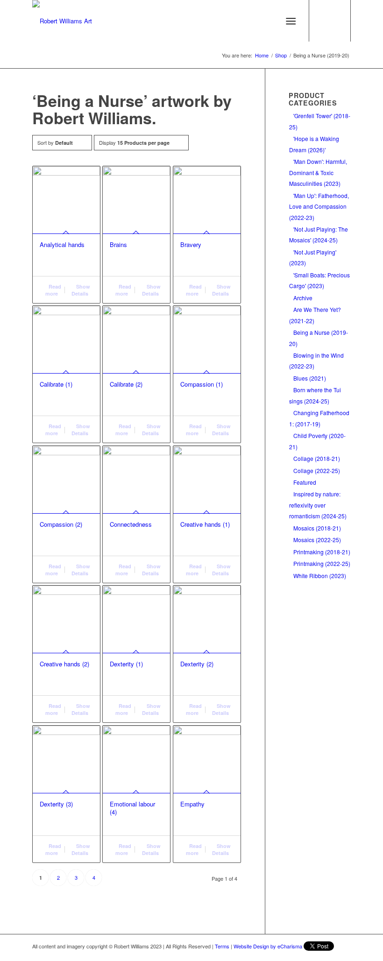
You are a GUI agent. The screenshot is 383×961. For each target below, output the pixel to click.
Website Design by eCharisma (268, 946)
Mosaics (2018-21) (317, 528)
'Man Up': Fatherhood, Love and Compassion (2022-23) (319, 206)
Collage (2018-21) (316, 458)
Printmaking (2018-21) (321, 552)
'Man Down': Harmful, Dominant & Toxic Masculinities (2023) (318, 172)
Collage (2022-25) (316, 470)
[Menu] (291, 21)
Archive (302, 298)
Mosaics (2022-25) (317, 540)
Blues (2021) (309, 378)
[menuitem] (292, 21)
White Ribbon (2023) (319, 575)
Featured (304, 482)
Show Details (80, 290)
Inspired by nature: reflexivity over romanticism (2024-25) (318, 505)
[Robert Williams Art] (62, 21)
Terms (222, 946)
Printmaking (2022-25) (321, 563)
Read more (53, 290)
